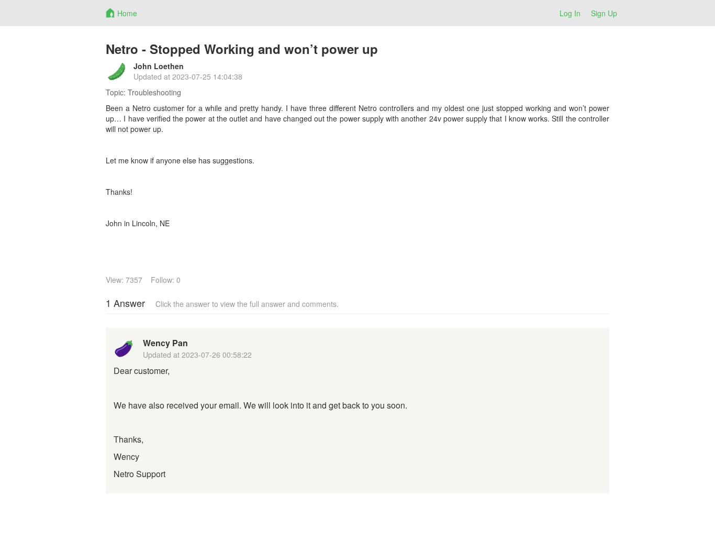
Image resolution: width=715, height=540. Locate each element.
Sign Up (604, 13)
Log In (570, 13)
